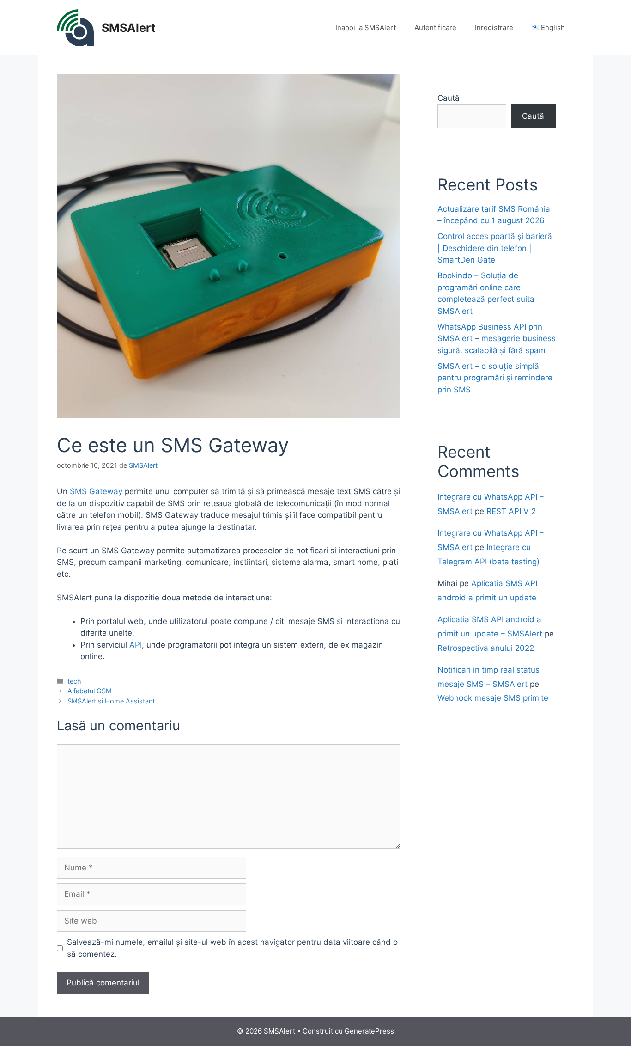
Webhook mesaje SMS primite (492, 698)
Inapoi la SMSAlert (365, 27)
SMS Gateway (96, 491)
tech (74, 681)
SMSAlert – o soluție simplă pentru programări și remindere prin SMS (494, 377)
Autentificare (435, 27)
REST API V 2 (511, 511)
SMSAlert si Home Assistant (111, 701)
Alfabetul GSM (89, 691)
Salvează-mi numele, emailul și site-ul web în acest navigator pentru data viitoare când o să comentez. (232, 948)
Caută (448, 98)
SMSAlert (129, 28)
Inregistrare (494, 27)
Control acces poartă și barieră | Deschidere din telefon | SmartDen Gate (494, 248)
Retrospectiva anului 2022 (485, 648)
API (135, 644)
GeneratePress (369, 1031)
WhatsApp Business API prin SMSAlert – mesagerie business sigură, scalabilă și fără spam (496, 338)
